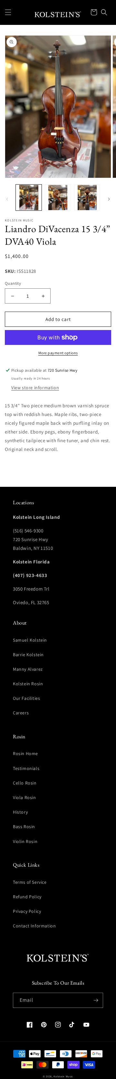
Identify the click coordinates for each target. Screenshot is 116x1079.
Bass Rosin (24, 826)
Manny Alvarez (28, 669)
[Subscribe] (96, 1000)
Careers (21, 713)
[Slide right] (109, 199)
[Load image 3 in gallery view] (87, 197)
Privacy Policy (27, 911)
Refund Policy (27, 897)
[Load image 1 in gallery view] (29, 197)
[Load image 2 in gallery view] (58, 197)
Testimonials (26, 768)
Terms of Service (30, 882)
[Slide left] (7, 199)
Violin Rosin (25, 841)
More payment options (58, 352)
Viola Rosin (24, 797)
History (20, 812)
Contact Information (34, 926)
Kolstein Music (63, 1076)
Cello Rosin (25, 783)
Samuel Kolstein (30, 640)
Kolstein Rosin (28, 684)
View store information (35, 387)
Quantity (13, 283)
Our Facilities (26, 698)
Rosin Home (25, 753)
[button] (8, 12)
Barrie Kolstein (28, 654)
